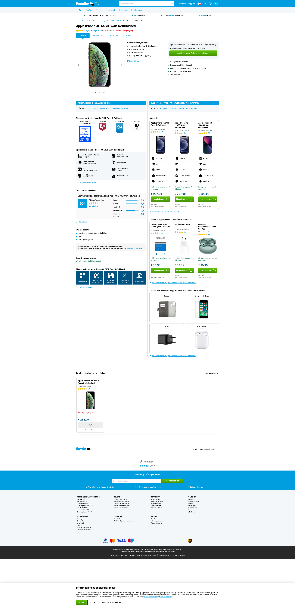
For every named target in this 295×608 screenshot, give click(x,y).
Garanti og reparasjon (84, 529)
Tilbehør (99, 10)
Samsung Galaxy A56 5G (85, 506)
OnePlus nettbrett (156, 508)
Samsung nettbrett (157, 501)
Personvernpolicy (156, 523)
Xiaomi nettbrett (156, 504)
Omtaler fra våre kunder (120, 108)
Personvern (124, 555)
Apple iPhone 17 (82, 499)
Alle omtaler (83, 222)
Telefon (89, 10)
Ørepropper (191, 506)
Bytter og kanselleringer (84, 527)
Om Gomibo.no (114, 555)
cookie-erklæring (166, 597)
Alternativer (164, 108)
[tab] (95, 92)
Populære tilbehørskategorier (188, 108)
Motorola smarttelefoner (121, 506)
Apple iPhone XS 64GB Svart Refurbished (135, 21)
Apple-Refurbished (94, 21)
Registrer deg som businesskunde (124, 521)
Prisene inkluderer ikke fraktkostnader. (171, 549)
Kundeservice (136, 10)
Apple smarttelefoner (120, 499)
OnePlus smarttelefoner (121, 504)
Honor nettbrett (156, 506)
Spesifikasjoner (104, 108)
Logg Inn (191, 4)
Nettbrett (111, 10)
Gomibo (154, 516)
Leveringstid (80, 523)
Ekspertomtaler (92, 108)
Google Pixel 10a (82, 508)
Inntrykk (132, 555)
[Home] (79, 10)
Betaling (79, 519)
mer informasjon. (170, 551)
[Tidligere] (78, 65)
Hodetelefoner (192, 508)
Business (123, 10)
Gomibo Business (119, 519)
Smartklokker (192, 510)
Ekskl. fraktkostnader (157, 206)
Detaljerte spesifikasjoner (88, 182)
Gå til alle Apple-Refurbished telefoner (165, 212)
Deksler (190, 499)
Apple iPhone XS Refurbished (112, 21)
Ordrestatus (80, 521)
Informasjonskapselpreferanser (147, 555)
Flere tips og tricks (85, 287)
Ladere (190, 504)
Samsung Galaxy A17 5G (85, 512)
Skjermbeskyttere (193, 501)
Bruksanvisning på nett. (135, 248)
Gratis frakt (161, 277)
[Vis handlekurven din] (216, 3)
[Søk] (172, 4)
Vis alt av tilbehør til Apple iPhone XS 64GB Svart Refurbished (174, 283)
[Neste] (121, 65)
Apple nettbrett (155, 499)
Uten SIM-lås (134, 61)
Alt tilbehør (191, 512)
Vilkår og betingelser (165, 555)
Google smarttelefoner (121, 508)
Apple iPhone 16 (82, 501)
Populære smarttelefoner (88, 497)
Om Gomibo (155, 519)
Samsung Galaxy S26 (83, 504)
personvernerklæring (150, 597)
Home (78, 21)
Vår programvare (156, 521)
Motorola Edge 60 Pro (84, 510)
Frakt (78, 525)
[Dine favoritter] (210, 3)
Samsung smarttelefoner (122, 501)
